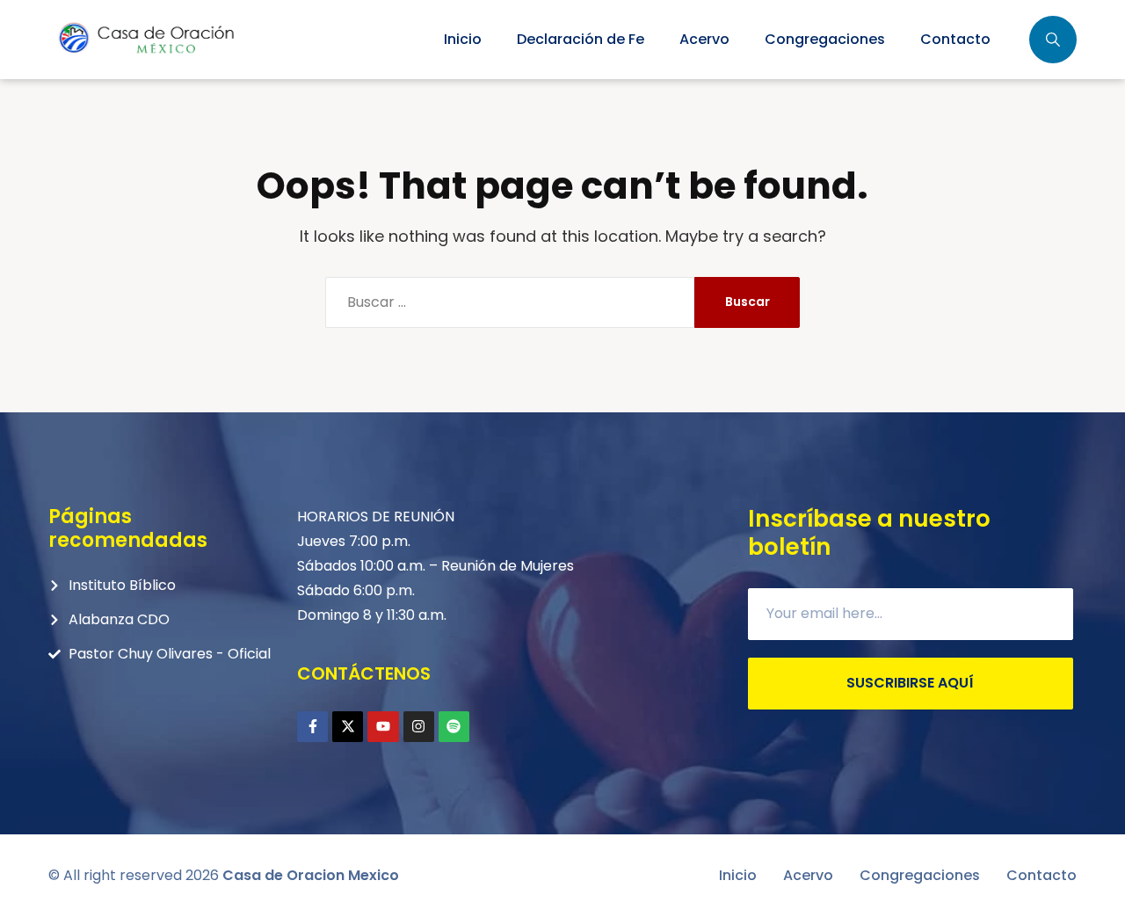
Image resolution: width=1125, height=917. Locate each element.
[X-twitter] (347, 726)
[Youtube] (382, 726)
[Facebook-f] (312, 726)
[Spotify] (454, 726)
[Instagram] (418, 726)
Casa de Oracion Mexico (310, 875)
